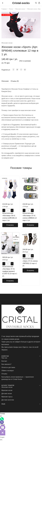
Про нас (4, 358)
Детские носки (6, 393)
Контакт (4, 361)
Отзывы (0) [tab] (15, 81)
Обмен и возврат (7, 370)
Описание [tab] (5, 81)
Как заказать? (6, 364)
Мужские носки (6, 390)
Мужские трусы (7, 397)
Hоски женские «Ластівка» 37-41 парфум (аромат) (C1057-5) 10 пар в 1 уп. (9, 271)
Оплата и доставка (8, 367)
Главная (4, 9)
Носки (11, 9)
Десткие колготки (7, 400)
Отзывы (4, 374)
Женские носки (20, 9)
